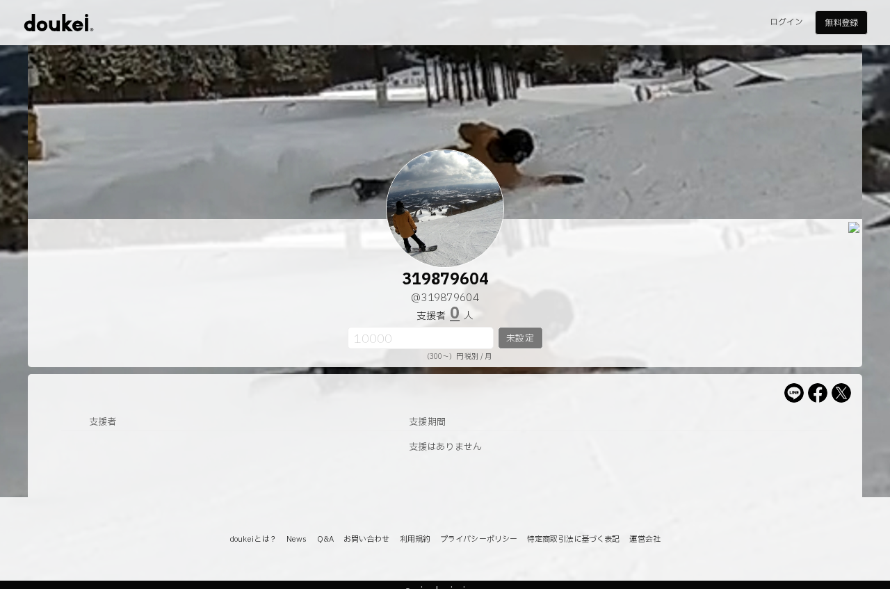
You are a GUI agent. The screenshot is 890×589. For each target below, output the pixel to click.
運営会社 (644, 539)
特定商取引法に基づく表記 (573, 539)
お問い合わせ (366, 539)
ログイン (786, 22)
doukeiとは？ (253, 539)
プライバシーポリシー (478, 539)
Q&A (325, 539)
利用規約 (415, 539)
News (296, 539)
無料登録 (841, 23)
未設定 (519, 339)
